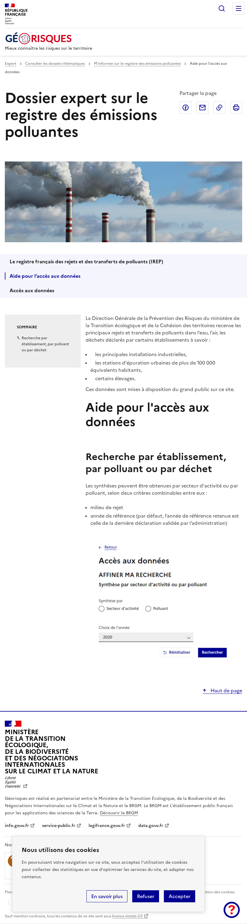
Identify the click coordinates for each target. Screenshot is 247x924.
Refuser (145, 896)
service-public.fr (58, 825)
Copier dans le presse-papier (219, 108)
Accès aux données (32, 290)
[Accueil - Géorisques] (48, 38)
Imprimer (236, 108)
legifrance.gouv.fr (107, 825)
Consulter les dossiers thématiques (55, 63)
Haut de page (225, 690)
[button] (232, 910)
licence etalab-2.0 (127, 916)
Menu (239, 8)
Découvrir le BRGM (119, 813)
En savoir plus (107, 896)
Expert (10, 63)
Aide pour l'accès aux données (45, 276)
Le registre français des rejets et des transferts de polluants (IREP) (86, 261)
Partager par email (202, 108)
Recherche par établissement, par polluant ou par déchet (45, 344)
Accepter (179, 896)
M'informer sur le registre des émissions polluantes (137, 63)
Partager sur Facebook (186, 108)
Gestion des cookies (217, 892)
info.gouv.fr (17, 825)
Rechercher (222, 8)
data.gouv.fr (150, 825)
